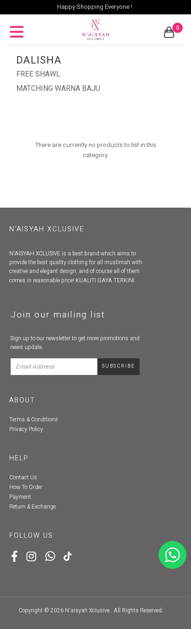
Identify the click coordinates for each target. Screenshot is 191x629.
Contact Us (23, 477)
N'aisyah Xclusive (87, 610)
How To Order (25, 487)
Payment (20, 497)
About (22, 400)
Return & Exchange (32, 506)
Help (19, 458)
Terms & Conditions (33, 419)
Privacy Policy (26, 429)
